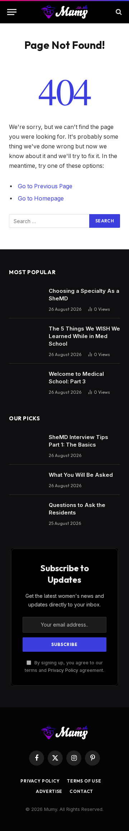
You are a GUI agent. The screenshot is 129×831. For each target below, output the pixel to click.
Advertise (49, 791)
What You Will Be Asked (81, 474)
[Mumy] (65, 12)
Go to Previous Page (45, 186)
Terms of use (84, 781)
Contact (81, 791)
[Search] (118, 12)
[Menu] (11, 12)
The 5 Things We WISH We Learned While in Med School (84, 336)
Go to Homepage (41, 198)
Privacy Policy (63, 670)
